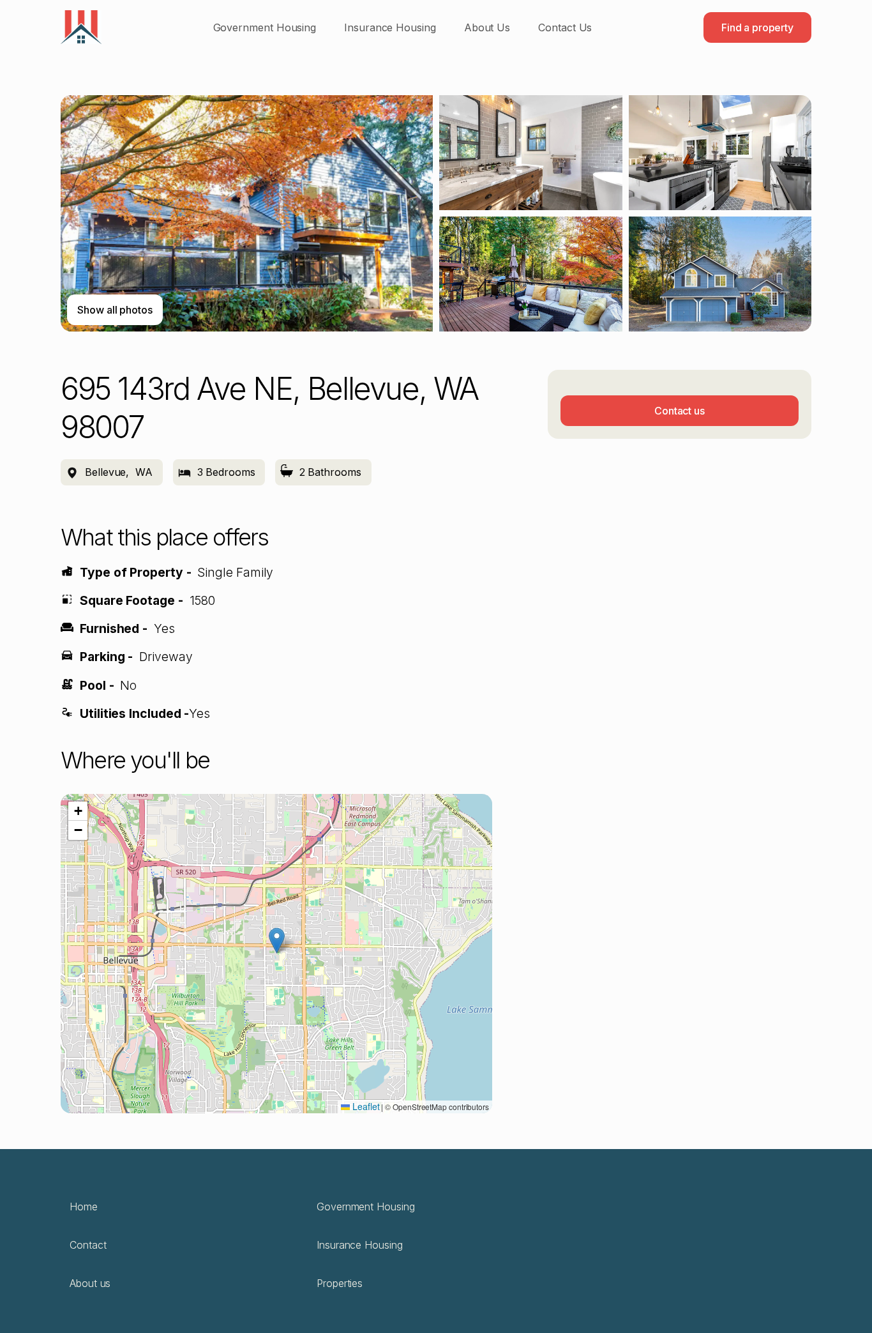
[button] (277, 940)
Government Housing (265, 27)
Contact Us (565, 27)
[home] (81, 27)
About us (90, 1283)
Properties (340, 1283)
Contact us (679, 410)
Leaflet (364, 1106)
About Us (487, 27)
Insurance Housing (390, 27)
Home (84, 1206)
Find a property (757, 27)
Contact (88, 1244)
